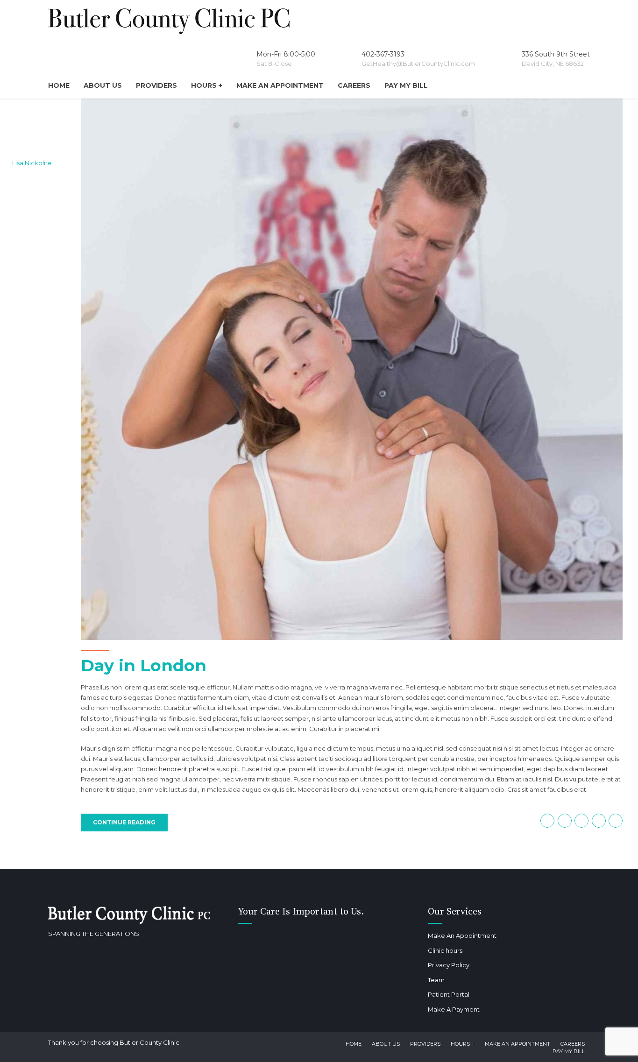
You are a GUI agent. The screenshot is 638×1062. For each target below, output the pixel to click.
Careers (354, 85)
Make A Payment (454, 1009)
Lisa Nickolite (32, 163)
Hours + (206, 85)
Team (436, 980)
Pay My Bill (406, 85)
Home (59, 85)
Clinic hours (445, 950)
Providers (156, 85)
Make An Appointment (280, 85)
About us (103, 85)
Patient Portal (448, 994)
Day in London (143, 665)
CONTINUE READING (124, 822)
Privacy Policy (448, 965)
